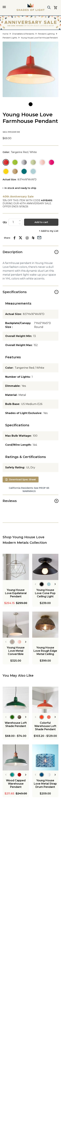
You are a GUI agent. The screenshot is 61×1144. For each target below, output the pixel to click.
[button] (30, 69)
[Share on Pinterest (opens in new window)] (27, 238)
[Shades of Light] (31, 7)
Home (5, 34)
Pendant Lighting (46, 34)
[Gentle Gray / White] (24, 162)
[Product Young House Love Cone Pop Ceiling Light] (45, 567)
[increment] (20, 220)
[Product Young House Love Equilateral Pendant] (16, 567)
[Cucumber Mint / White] (33, 162)
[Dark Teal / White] (24, 171)
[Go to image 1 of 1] (31, 104)
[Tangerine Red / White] (6, 162)
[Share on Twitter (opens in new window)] (20, 238)
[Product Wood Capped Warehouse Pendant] (16, 757)
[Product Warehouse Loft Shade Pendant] (16, 700)
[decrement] (20, 223)
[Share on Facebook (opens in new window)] (14, 238)
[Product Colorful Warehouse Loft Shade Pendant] (45, 700)
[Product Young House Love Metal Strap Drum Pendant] (45, 757)
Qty (5, 222)
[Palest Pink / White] (42, 162)
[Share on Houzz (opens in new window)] (33, 238)
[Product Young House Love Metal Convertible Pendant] (16, 625)
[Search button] (49, 7)
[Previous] (35, 584)
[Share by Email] (39, 237)
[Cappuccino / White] (15, 171)
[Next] (55, 584)
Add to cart (41, 222)
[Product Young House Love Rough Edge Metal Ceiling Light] (45, 625)
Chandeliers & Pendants (23, 34)
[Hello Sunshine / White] (6, 171)
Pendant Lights (10, 37)
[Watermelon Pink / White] (51, 162)
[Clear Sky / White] (33, 171)
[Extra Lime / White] (15, 162)
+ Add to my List (48, 231)
